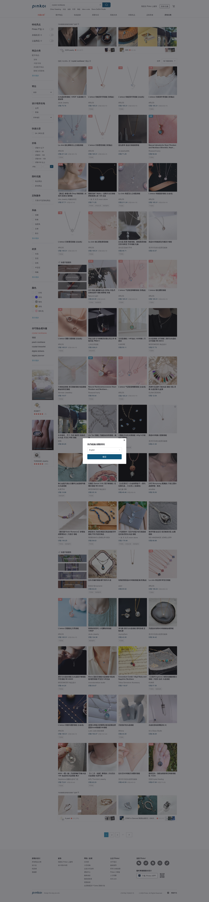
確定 (104, 456)
